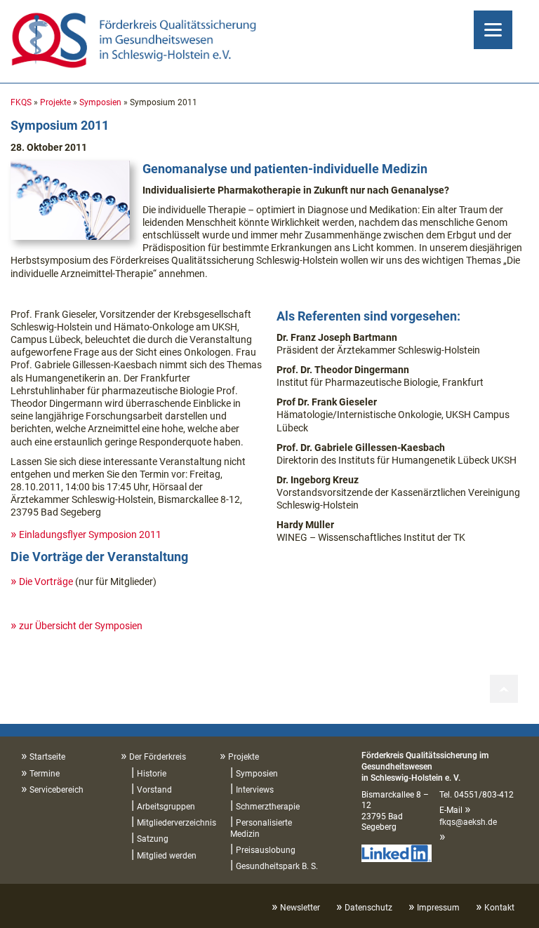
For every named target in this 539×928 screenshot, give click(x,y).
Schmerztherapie (268, 807)
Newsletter (300, 908)
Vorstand (154, 790)
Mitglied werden (167, 856)
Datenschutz (368, 908)
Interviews (255, 790)
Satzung (152, 839)
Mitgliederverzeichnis (176, 823)
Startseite (47, 757)
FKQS (21, 102)
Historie (151, 774)
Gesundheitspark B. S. (277, 866)
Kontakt (499, 908)
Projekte (55, 102)
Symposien (100, 102)
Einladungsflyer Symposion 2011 (90, 534)
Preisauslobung (265, 850)
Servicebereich (56, 790)
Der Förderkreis (157, 757)
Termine (44, 774)
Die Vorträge (46, 581)
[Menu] (493, 30)
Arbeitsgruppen (166, 807)
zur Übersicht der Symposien (80, 625)
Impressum (438, 908)
